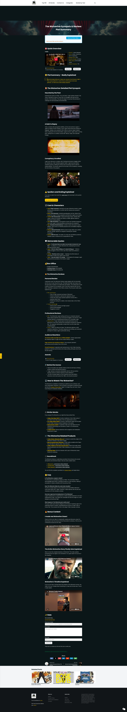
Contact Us (60, 3)
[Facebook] (51, 658)
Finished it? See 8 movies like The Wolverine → (56, 651)
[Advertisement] (63, 13)
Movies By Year (68, 702)
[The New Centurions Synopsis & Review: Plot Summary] (85, 677)
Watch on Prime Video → (73, 38)
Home (66, 697)
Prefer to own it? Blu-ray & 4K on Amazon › (54, 41)
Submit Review (48, 642)
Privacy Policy (51, 698)
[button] (51, 200)
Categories (69, 3)
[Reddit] (67, 658)
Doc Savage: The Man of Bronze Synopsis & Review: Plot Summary (40, 684)
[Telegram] (71, 658)
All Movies (52, 3)
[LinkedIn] (63, 658)
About (49, 696)
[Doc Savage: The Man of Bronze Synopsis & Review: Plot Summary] (42, 677)
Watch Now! (77, 69)
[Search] (94, 2)
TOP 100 (67, 699)
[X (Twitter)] (55, 658)
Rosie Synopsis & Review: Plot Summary (61, 683)
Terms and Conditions (53, 699)
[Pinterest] (59, 658)
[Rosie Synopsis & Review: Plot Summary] (63, 677)
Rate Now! (68, 69)
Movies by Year (80, 3)
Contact (50, 701)
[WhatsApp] (75, 658)
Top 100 (44, 3)
